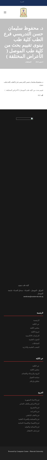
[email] (19, 4)
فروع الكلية (35, 332)
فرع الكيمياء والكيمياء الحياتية (28, 423)
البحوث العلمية (34, 339)
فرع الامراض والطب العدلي (29, 404)
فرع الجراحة (34, 411)
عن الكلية (35, 324)
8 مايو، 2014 (39, 62)
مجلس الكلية (34, 328)
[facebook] (23, 4)
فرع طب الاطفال (33, 431)
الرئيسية (36, 320)
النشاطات (28, 62)
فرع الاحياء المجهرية (32, 400)
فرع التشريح (34, 407)
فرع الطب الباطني (32, 415)
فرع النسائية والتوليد (32, 427)
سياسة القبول (34, 377)
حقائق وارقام (34, 381)
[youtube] (27, 4)
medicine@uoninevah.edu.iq (33, 296)
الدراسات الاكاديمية (32, 336)
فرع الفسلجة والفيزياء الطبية (28, 419)
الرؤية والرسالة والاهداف (30, 373)
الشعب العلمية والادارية (31, 347)
